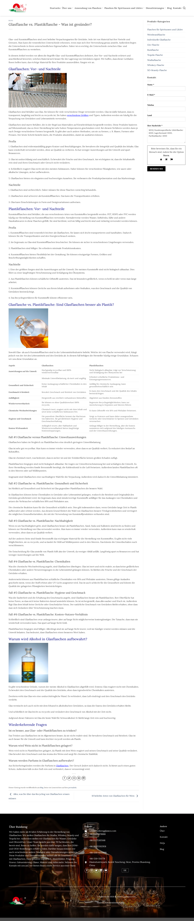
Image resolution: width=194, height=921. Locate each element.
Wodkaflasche (154, 60)
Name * (150, 84)
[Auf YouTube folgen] (106, 870)
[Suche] (184, 8)
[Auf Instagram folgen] (91, 870)
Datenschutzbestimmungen (110, 902)
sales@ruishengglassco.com (102, 830)
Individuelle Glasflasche (159, 39)
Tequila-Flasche (155, 55)
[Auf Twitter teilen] (69, 778)
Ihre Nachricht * (154, 125)
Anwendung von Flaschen (88, 8)
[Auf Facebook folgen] (87, 870)
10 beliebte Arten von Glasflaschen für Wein (113, 795)
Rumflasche (153, 50)
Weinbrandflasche (156, 34)
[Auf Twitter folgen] (96, 870)
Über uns (67, 8)
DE (125, 870)
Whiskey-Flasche (155, 65)
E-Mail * (151, 95)
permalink (72, 787)
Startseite (55, 8)
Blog (169, 8)
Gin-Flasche (153, 44)
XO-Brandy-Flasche (157, 70)
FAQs (162, 843)
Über (162, 830)
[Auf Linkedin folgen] (101, 870)
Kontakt (177, 8)
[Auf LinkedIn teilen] (83, 778)
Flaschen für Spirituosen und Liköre (123, 8)
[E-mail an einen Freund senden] (74, 778)
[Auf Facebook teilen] (64, 778)
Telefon (150, 105)
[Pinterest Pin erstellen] (79, 778)
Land (149, 115)
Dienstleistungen (155, 8)
